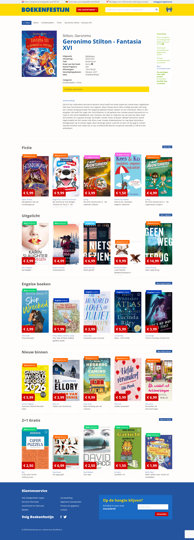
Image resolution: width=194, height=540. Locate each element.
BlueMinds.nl (57, 530)
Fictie (59, 22)
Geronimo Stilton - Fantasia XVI (78, 22)
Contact (63, 509)
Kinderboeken (47, 22)
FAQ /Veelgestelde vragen (33, 498)
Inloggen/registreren (162, 2)
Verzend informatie (30, 502)
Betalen (25, 509)
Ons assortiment (86, 9)
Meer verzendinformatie (163, 67)
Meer (167, 147)
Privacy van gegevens (69, 506)
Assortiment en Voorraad (33, 506)
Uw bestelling (66, 498)
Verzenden (161, 514)
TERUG (27, 23)
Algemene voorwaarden (70, 502)
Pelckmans (90, 56)
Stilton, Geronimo (77, 35)
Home (35, 22)
